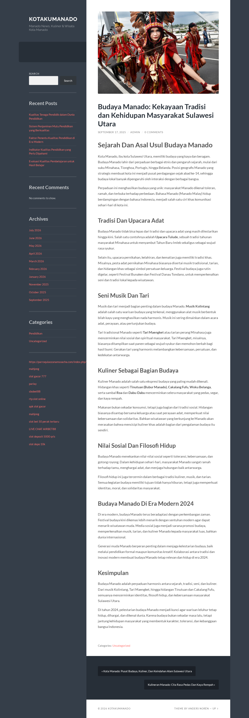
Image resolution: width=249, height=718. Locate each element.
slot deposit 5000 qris (42, 436)
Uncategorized (38, 341)
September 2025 (39, 299)
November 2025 (39, 284)
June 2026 (35, 238)
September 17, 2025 (112, 132)
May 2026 (35, 245)
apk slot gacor (37, 406)
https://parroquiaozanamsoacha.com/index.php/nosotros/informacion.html (73, 361)
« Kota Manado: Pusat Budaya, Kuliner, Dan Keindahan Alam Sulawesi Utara (147, 671)
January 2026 (37, 276)
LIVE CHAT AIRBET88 (42, 429)
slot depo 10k (37, 444)
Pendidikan (35, 333)
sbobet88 (34, 391)
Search (34, 73)
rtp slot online (37, 398)
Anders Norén (198, 708)
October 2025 (37, 292)
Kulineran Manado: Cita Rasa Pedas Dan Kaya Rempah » (181, 684)
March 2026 (36, 261)
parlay (33, 383)
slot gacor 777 (37, 376)
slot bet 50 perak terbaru (44, 421)
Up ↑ (216, 708)
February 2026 (38, 268)
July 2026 (35, 230)
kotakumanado (53, 19)
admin (135, 132)
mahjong (34, 368)
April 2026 (35, 253)
